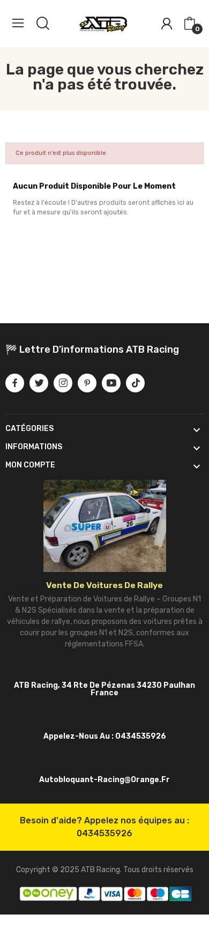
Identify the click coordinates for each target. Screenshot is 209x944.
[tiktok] (135, 383)
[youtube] (111, 383)
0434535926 (104, 833)
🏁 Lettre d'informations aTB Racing (92, 349)
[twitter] (38, 383)
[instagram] (63, 383)
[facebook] (14, 383)
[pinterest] (87, 383)
